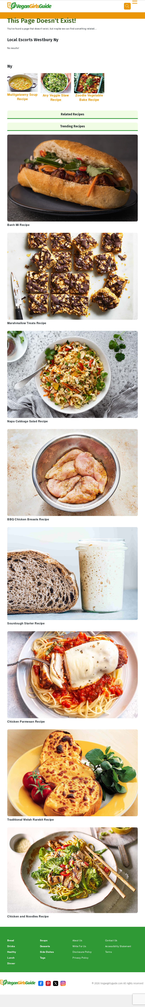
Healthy (11, 952)
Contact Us (111, 940)
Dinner (11, 963)
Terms (108, 952)
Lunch (11, 957)
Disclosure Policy (82, 952)
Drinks (11, 946)
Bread (10, 940)
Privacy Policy (80, 957)
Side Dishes (47, 952)
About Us (77, 940)
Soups (44, 940)
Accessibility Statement (118, 946)
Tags (42, 957)
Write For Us (79, 946)
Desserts (45, 946)
